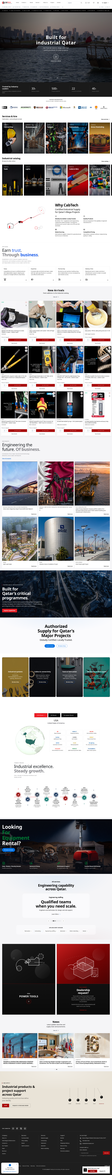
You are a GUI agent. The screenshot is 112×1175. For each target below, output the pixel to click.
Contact (59, 2)
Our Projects (5, 1145)
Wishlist (62, 1138)
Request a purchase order (20, 1105)
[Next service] (63, 921)
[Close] (17, 1164)
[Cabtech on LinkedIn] (25, 1128)
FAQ (61, 1140)
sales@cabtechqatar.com (88, 1143)
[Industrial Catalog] (62, 7)
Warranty (62, 1148)
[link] (14, 323)
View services (104, 119)
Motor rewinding (45, 1148)
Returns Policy (63, 1145)
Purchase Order (25, 1138)
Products (24, 2)
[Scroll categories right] (107, 138)
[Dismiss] (108, 1168)
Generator (43, 1145)
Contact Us (4, 1143)
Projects (52, 2)
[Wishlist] (93, 2)
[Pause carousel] (50, 78)
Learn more (49, 646)
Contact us (83, 1010)
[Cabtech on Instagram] (13, 1128)
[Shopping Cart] (98, 2)
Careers (4, 1153)
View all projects (6, 458)
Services (37, 2)
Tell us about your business (9, 1171)
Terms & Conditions (64, 1151)
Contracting (43, 1140)
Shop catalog (25, 1140)
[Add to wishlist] (26, 302)
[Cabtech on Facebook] (17, 1128)
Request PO (102, 1171)
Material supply (44, 1138)
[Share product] (26, 305)
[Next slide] (61, 78)
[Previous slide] (54, 78)
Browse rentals (8, 850)
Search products (25, 1145)
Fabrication (43, 1143)
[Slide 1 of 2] (55, 1069)
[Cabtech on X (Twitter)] (21, 1128)
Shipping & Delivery (64, 1143)
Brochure (4, 1151)
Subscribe (106, 1153)
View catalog (104, 161)
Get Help (92, 1171)
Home (17, 2)
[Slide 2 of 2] (56, 1069)
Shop (5, 1105)
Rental (31, 2)
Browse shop (62, 646)
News (3, 1148)
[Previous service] (48, 921)
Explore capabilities (9, 610)
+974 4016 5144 (85, 1140)
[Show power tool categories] (28, 1001)
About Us (45, 2)
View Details (14, 343)
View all (55, 297)
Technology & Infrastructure (8, 1140)
